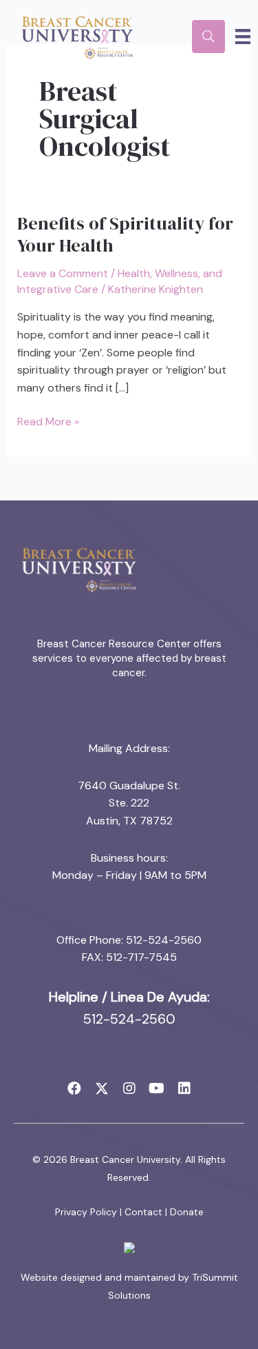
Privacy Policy (86, 1212)
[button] (74, 1088)
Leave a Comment (62, 273)
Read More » (48, 422)
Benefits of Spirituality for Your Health (125, 234)
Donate (187, 1212)
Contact (143, 1212)
